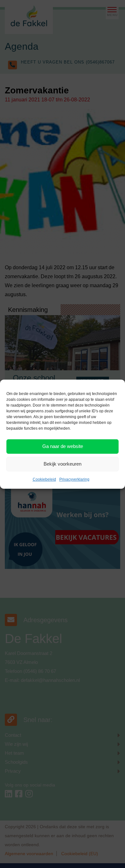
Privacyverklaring (74, 479)
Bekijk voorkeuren (62, 464)
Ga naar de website (62, 446)
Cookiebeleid (44, 479)
